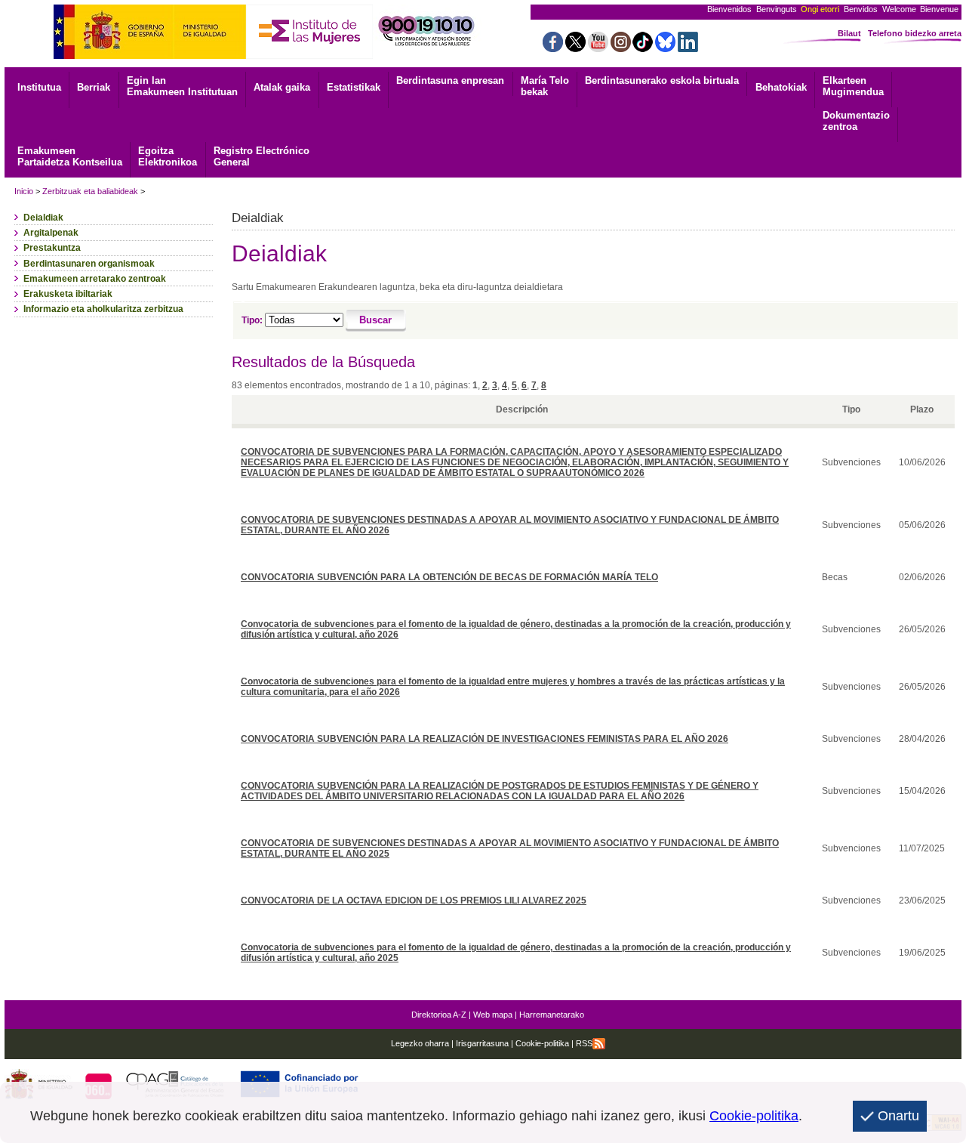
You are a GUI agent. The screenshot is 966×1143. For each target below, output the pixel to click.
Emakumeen (69, 156)
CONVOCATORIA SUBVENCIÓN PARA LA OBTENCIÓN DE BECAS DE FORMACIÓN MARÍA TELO (449, 577)
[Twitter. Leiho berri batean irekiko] (575, 48)
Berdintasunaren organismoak (89, 263)
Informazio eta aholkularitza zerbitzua (103, 309)
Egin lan (182, 86)
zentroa (856, 121)
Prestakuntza (52, 248)
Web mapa (492, 1014)
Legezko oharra (420, 1043)
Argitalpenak (50, 232)
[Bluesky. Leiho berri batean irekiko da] (665, 48)
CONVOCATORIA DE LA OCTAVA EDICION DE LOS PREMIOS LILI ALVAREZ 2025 (413, 900)
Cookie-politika (541, 1043)
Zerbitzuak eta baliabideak (90, 191)
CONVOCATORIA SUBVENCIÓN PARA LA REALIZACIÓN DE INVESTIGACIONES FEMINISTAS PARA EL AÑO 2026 (484, 739)
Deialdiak (43, 217)
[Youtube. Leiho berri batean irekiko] (598, 48)
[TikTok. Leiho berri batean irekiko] (642, 48)
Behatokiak (781, 87)
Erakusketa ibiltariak (67, 294)
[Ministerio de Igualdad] (150, 54)
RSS (584, 1043)
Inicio (23, 191)
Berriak (93, 87)
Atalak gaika (282, 87)
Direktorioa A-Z (438, 1014)
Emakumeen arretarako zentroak (94, 278)
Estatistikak (353, 87)
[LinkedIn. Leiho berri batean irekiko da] (688, 48)
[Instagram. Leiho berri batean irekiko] (621, 48)
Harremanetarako (551, 1014)
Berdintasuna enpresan (450, 80)
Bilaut (849, 33)
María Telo (545, 86)
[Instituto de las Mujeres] (309, 54)
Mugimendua (853, 86)
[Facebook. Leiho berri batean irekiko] (553, 48)
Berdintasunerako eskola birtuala (662, 80)
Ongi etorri (820, 9)
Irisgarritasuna (482, 1043)
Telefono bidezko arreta (914, 33)
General (261, 156)
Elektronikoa (167, 156)
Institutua (39, 87)
